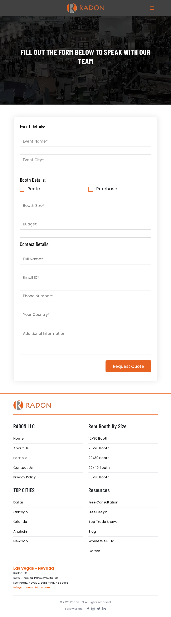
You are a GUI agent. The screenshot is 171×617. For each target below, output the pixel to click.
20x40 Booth (99, 467)
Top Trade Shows (102, 521)
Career (94, 551)
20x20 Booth (98, 448)
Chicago (20, 512)
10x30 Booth (98, 438)
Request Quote (128, 366)
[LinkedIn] (104, 608)
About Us (21, 448)
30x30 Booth (98, 477)
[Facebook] (88, 608)
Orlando (20, 521)
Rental (34, 189)
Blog (92, 531)
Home (18, 438)
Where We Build (101, 541)
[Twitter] (98, 608)
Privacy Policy (24, 477)
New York (20, 541)
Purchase (106, 189)
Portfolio (20, 457)
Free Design (97, 512)
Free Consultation (103, 502)
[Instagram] (93, 608)
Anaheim (20, 531)
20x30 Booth (98, 457)
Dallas (18, 502)
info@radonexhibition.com (31, 587)
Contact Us (23, 467)
